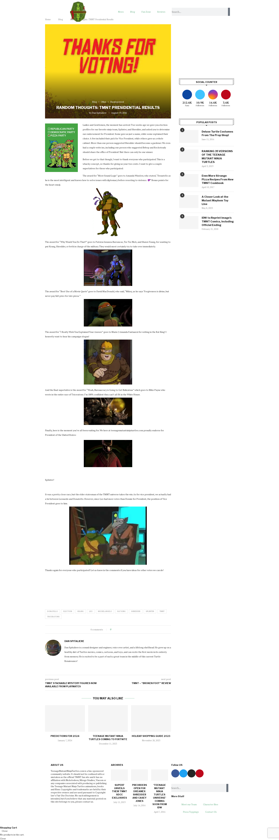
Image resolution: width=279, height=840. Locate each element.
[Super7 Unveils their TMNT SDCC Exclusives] (119, 775)
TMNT (162, 611)
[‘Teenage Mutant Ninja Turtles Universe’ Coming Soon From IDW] (159, 775)
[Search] (229, 12)
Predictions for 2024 (65, 736)
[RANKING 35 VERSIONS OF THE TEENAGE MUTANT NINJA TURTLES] (188, 156)
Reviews (161, 11)
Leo (91, 611)
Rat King (121, 611)
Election (67, 611)
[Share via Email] (126, 629)
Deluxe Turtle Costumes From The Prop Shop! (217, 133)
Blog (132, 11)
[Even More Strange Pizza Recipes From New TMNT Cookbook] (188, 180)
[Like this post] (113, 629)
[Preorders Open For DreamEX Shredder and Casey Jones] (139, 775)
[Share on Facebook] (116, 629)
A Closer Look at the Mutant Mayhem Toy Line (215, 200)
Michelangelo (105, 611)
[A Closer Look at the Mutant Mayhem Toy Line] (188, 201)
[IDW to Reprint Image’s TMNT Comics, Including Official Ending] (188, 222)
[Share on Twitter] (119, 629)
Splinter (150, 611)
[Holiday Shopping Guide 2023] (151, 718)
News (121, 11)
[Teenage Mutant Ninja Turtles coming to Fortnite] (108, 718)
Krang (81, 611)
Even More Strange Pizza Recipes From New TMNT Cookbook (217, 179)
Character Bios (210, 804)
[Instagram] (191, 773)
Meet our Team (189, 804)
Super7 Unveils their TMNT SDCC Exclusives (119, 791)
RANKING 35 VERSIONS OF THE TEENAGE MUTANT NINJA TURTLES (217, 157)
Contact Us (211, 811)
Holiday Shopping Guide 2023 (151, 736)
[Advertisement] (206, 47)
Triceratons (53, 616)
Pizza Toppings (191, 811)
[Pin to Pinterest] (123, 629)
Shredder (135, 611)
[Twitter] (183, 773)
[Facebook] (175, 773)
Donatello (52, 611)
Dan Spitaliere (99, 112)
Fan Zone (146, 11)
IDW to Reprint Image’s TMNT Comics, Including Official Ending (218, 221)
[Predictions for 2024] (65, 718)
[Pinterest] (200, 773)
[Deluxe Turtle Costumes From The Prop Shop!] (188, 136)
